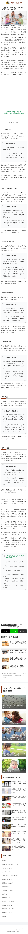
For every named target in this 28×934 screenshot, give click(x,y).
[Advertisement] (14, 91)
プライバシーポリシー (20, 929)
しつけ (20, 624)
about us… (7, 929)
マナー (4, 626)
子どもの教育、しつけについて (9, 624)
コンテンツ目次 (13, 122)
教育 (20, 626)
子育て (15, 626)
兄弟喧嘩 (10, 626)
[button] (22, 631)
